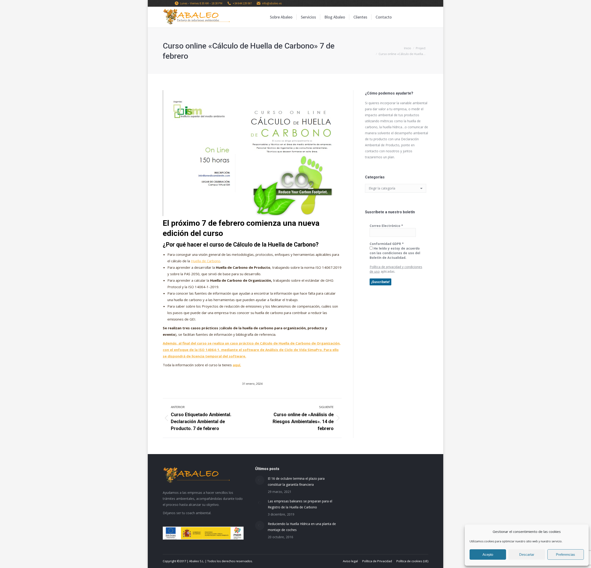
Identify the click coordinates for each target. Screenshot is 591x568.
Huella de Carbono (205, 261)
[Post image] (259, 480)
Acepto (487, 554)
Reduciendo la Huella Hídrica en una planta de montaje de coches (302, 527)
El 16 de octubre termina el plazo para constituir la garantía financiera (296, 481)
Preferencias (565, 554)
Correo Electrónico (386, 225)
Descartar (526, 554)
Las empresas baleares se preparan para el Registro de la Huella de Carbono (300, 504)
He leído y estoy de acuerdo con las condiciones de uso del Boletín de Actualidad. (395, 253)
